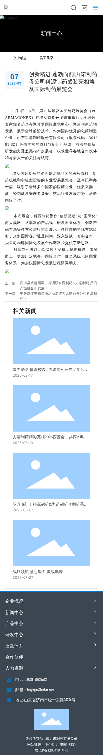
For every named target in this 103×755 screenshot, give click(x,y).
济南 (63, 745)
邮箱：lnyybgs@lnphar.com (34, 689)
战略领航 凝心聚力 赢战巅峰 (38, 572)
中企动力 (52, 745)
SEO (72, 745)
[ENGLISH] (85, 7)
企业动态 (20, 58)
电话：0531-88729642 (31, 679)
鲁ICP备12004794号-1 (51, 750)
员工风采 (47, 58)
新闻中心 (51, 33)
